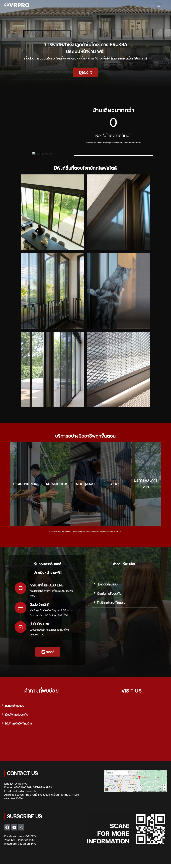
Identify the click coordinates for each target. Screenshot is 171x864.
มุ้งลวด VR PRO (27, 836)
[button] (158, 5)
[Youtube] (14, 827)
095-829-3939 (42, 787)
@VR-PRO (21, 783)
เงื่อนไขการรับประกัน (109, 593)
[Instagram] (21, 827)
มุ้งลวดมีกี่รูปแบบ (107, 584)
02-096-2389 (23, 787)
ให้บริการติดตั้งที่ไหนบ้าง (111, 603)
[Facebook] (7, 827)
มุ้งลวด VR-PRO (25, 840)
